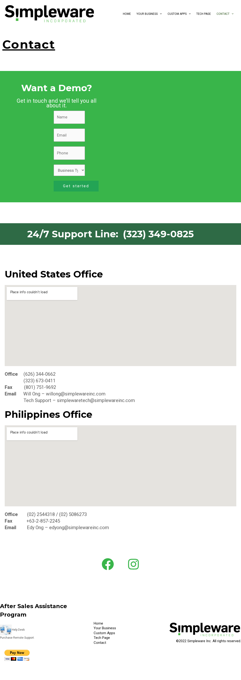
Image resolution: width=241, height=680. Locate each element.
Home (127, 14)
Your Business (147, 14)
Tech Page (203, 14)
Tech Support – (39, 400)
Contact (223, 14)
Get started (76, 186)
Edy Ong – (38, 527)
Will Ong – (34, 394)
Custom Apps (177, 14)
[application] (160, 13)
